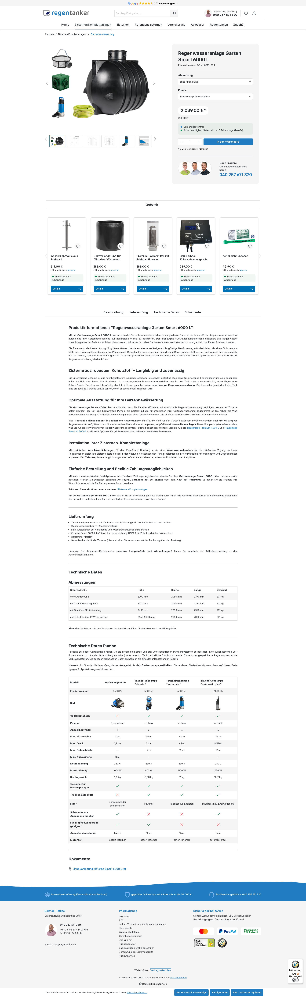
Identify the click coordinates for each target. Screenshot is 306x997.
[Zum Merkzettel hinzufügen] (77, 246)
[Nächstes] (154, 83)
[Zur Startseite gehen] (66, 13)
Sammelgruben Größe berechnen (136, 948)
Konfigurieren (220, 992)
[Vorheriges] (47, 83)
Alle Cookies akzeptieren (247, 992)
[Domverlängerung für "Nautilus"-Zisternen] (110, 236)
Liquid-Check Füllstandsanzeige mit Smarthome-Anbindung (194, 257)
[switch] (295, 980)
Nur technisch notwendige (191, 992)
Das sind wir (125, 940)
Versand (71, 270)
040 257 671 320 (225, 14)
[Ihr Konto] (254, 13)
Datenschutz (125, 928)
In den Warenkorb (228, 141)
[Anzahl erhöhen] (199, 141)
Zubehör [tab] (152, 204)
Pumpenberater (127, 944)
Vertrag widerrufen (160, 970)
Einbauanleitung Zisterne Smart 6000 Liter (99, 868)
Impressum (124, 916)
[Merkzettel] (247, 13)
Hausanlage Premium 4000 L (203, 427)
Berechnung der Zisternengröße (136, 952)
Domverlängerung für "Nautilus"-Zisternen (107, 257)
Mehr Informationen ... (137, 992)
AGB (121, 920)
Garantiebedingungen (130, 936)
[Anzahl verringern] (181, 141)
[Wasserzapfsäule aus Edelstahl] (67, 236)
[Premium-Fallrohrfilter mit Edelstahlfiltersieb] (153, 236)
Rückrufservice (127, 956)
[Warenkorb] (260, 11)
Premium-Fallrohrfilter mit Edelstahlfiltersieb (153, 257)
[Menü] (301, 961)
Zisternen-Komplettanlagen (133, 489)
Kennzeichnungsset (235, 256)
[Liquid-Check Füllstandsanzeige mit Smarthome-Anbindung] (196, 236)
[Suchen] (174, 13)
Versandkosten (178, 977)
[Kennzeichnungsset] (239, 236)
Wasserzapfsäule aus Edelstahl (64, 257)
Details (56, 288)
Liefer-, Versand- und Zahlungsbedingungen (142, 924)
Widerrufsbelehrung (129, 932)
